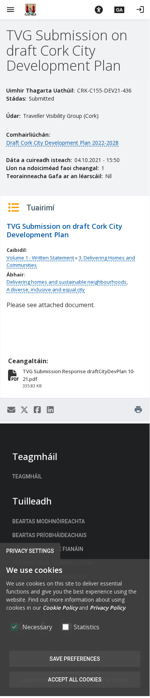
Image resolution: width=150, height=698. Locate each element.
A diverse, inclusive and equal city (46, 289)
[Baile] (30, 9)
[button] (98, 9)
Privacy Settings (30, 551)
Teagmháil (27, 476)
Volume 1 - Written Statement (40, 257)
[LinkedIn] (50, 410)
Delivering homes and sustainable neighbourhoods (67, 281)
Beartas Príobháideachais (49, 535)
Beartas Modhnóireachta (48, 521)
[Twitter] (24, 410)
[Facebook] (37, 410)
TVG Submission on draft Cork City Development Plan (64, 230)
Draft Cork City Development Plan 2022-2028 (62, 142)
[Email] (11, 410)
